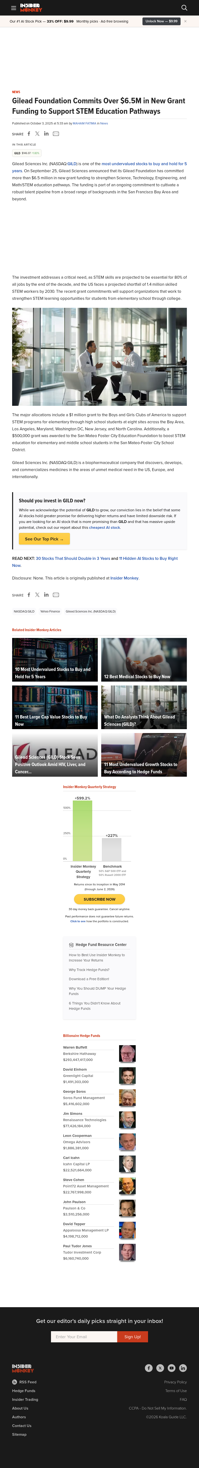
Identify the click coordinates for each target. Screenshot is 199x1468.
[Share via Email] (55, 133)
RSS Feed (27, 1382)
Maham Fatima (85, 123)
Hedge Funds (23, 1391)
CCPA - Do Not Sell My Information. (158, 1408)
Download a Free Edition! (89, 979)
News (16, 92)
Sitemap (19, 1434)
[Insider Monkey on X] (162, 1368)
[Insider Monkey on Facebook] (150, 1368)
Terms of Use (176, 1391)
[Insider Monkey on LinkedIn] (183, 1368)
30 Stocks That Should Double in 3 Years (73, 558)
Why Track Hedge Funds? (89, 969)
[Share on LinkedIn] (46, 133)
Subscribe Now (100, 899)
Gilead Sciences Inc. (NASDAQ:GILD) (91, 611)
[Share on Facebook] (30, 133)
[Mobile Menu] (13, 8)
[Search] (184, 8)
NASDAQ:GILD (24, 611)
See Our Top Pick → (44, 539)
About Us (20, 1408)
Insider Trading (25, 1399)
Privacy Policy (175, 1382)
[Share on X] (38, 133)
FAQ (183, 1399)
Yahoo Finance (50, 611)
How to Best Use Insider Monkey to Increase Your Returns (97, 957)
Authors (19, 1417)
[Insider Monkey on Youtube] (173, 1368)
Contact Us (22, 1425)
